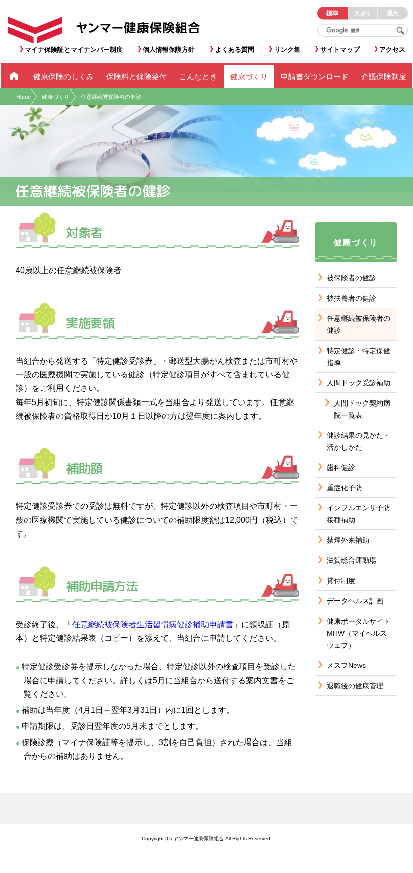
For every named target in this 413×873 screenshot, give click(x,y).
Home (23, 97)
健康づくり (56, 97)
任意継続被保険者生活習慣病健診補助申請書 (152, 624)
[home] (14, 75)
